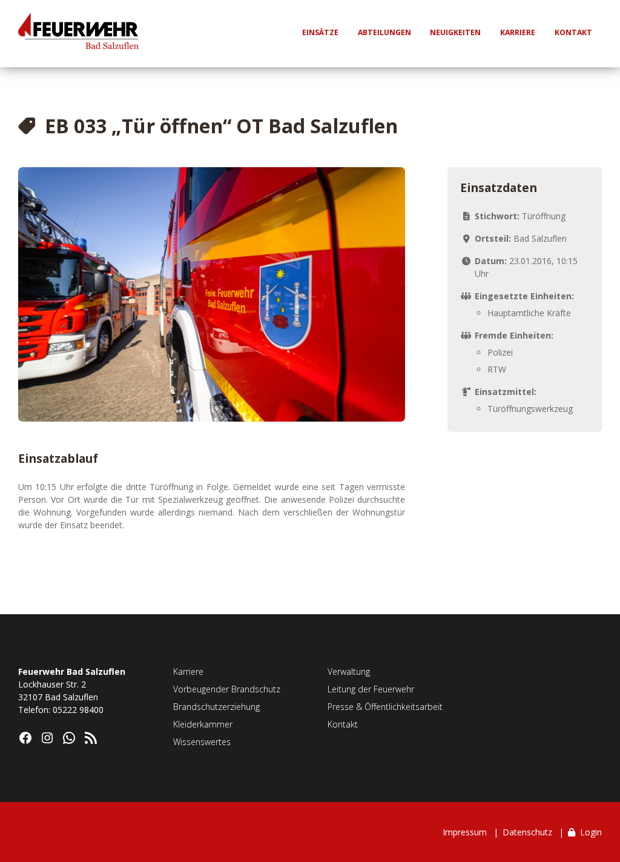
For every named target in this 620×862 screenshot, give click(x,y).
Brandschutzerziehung (216, 706)
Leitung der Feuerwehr (371, 689)
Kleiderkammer (202, 724)
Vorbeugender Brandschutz (226, 689)
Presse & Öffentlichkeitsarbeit (385, 706)
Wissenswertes (202, 742)
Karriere (188, 671)
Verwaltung (349, 671)
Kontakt (343, 724)
